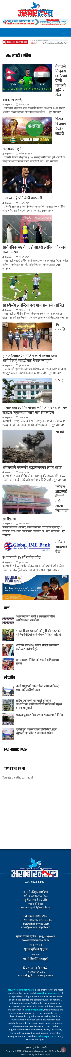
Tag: (17, 56)
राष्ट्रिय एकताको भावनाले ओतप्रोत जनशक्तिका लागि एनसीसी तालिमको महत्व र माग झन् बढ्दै (39, 704)
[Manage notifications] (63, 1049)
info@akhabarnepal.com (35, 924)
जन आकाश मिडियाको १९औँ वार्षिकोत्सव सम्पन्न (37, 662)
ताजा (7, 608)
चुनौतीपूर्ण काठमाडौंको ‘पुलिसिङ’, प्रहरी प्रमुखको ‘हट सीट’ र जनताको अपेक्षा (36, 731)
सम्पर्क (44, 1048)
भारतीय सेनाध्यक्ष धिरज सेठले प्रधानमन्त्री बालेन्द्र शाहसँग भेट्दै (37, 647)
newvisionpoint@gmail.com (35, 907)
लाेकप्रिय (9, 677)
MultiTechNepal (42, 1054)
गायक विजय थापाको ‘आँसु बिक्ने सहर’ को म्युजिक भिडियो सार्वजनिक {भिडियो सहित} (38, 633)
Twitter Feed (14, 769)
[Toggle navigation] (63, 32)
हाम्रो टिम (36, 1048)
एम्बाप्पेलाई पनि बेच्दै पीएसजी (22, 198)
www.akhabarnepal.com (35, 940)
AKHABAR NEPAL (35, 882)
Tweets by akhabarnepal (17, 777)
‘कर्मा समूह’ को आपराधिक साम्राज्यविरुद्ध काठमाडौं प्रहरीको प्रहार (37, 688)
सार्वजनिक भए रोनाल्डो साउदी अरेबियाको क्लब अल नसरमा (34, 250)
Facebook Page (15, 750)
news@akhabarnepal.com (35, 927)
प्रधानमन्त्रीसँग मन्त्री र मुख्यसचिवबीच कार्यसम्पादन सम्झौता (35, 618)
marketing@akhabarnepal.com (35, 975)
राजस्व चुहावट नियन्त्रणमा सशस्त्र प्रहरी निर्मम (39, 715)
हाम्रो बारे (28, 1048)
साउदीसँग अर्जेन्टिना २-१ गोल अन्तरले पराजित (33, 305)
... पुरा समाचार (53, 112)
